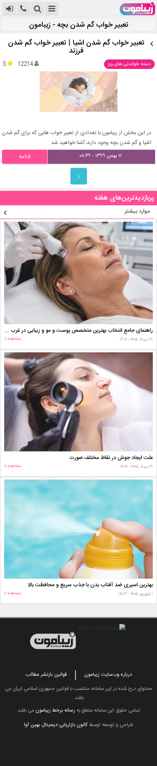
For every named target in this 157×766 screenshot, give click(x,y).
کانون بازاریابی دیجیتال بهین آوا (56, 725)
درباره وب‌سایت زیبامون (108, 674)
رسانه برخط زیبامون (55, 710)
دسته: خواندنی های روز (129, 64)
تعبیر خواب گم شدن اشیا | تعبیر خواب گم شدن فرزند (76, 47)
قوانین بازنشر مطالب (46, 674)
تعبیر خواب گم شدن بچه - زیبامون (78, 25)
